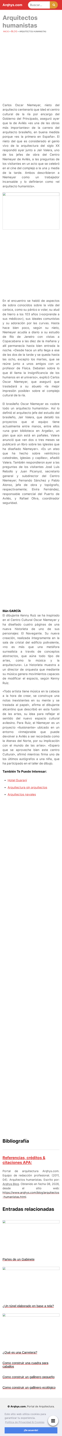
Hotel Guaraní (17, 780)
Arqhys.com (12, 5)
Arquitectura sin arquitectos (27, 787)
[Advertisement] (31, 69)
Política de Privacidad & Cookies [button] (24, 1422)
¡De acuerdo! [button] (31, 1430)
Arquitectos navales (22, 794)
